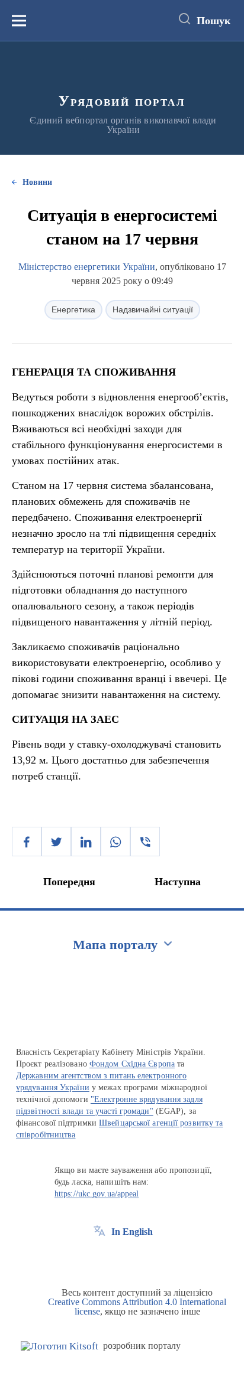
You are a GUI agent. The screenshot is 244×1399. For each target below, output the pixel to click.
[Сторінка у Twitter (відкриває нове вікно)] (121, 1258)
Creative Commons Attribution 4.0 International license (137, 1306)
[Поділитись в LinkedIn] (86, 841)
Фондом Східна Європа (132, 1063)
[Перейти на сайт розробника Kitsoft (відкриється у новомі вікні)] (59, 1346)
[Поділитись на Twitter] (56, 841)
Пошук (213, 21)
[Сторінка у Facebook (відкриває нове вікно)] (99, 1258)
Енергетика (73, 309)
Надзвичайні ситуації (153, 309)
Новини (37, 182)
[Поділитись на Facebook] (26, 841)
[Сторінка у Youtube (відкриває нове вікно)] (143, 1258)
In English (132, 1232)
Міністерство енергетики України (86, 267)
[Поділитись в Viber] (145, 841)
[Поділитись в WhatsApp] (115, 841)
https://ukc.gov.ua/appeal (96, 1193)
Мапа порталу (115, 944)
